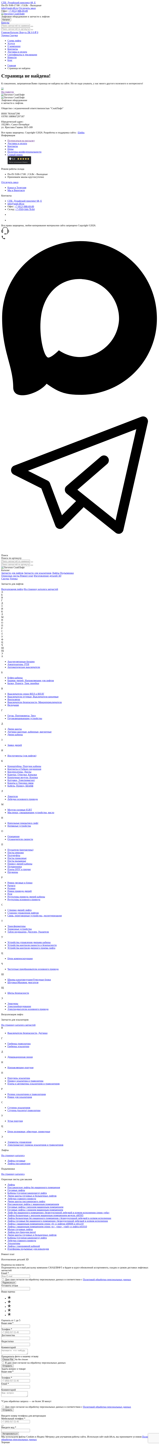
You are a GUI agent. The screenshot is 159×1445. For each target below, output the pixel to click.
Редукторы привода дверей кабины (26, 896)
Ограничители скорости (20, 839)
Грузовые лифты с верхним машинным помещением (35, 1207)
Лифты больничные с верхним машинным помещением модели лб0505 (45, 1215)
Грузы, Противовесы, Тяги (21, 715)
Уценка (5, 35)
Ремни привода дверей (19, 891)
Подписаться (8, 1282)
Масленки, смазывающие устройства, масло (30, 812)
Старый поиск (15, 154)
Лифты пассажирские (18, 1163)
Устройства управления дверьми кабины (29, 942)
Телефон (6, 1329)
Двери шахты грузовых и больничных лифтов (32, 1195)
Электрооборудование (19, 1006)
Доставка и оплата (17, 51)
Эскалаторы (13, 1243)
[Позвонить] (3, 238)
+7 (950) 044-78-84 (25, 209)
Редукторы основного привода (23, 899)
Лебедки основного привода (22, 799)
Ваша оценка (8, 1291)
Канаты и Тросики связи (20, 783)
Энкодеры (12, 1003)
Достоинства (8, 1335)
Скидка (5, 578)
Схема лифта (14, 40)
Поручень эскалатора (18, 1078)
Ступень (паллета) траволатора (23, 1110)
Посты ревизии (15, 852)
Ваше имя (7, 1323)
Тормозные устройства (19, 929)
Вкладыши (13, 705)
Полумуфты (13, 855)
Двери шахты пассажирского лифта (26, 1201)
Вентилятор (13, 699)
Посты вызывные (16, 861)
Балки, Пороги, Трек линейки (23, 683)
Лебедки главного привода (21, 1198)
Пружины (12, 872)
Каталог (6, 19)
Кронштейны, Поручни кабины (24, 766)
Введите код (8, 1427)
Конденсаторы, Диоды (19, 771)
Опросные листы (10, 575)
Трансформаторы (16, 926)
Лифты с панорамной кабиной (23, 1246)
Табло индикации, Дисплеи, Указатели (28, 931)
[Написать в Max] (79, 395)
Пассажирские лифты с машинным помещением (33, 1204)
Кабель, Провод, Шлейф (20, 785)
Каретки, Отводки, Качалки (22, 774)
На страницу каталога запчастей (41, 589)
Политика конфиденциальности (24, 151)
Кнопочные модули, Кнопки (22, 777)
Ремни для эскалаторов (19, 1097)
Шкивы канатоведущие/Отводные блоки (29, 979)
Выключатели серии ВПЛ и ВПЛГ (25, 694)
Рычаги (11, 885)
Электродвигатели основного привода (27, 1009)
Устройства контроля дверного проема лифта (31, 948)
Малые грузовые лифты (20, 1229)
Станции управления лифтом (23, 913)
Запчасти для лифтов (12, 573)
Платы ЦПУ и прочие (19, 869)
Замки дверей (14, 745)
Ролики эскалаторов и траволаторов (26, 1094)
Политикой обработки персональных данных (107, 1279)
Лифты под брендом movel (21, 1232)
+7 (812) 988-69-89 (18, 11)
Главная (11, 65)
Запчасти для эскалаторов (37, 573)
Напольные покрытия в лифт (22, 823)
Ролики (11, 888)
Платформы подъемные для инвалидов (28, 1249)
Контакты (12, 49)
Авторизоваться (10, 1434)
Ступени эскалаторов (18, 1107)
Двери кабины (15, 734)
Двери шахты (14, 729)
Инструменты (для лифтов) (21, 755)
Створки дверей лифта (19, 910)
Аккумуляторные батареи (21, 661)
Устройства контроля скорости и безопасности (32, 945)
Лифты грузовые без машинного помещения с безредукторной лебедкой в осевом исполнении (57, 1221)
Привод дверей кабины (19, 863)
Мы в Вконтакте (16, 190)
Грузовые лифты (16, 1190)
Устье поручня (15, 1121)
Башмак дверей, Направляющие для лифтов (30, 680)
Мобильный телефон (13, 1418)
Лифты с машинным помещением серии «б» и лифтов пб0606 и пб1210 (45, 1223)
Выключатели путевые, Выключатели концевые (33, 696)
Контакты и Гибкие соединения (24, 769)
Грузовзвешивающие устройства (24, 718)
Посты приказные (17, 858)
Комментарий (8, 1347)
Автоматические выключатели (23, 667)
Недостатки (7, 1341)
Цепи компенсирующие (20, 958)
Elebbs (81, 132)
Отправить (7, 1366)
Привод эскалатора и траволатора (25, 1081)
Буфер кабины (15, 677)
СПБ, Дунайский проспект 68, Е (18, 2)
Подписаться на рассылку (21, 140)
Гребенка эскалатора (18, 1046)
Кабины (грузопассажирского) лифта (27, 1193)
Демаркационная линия (20, 1057)
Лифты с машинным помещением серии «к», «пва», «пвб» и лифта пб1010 (47, 1226)
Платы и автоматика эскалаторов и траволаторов (33, 1083)
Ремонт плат (26, 575)
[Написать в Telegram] (79, 552)
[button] (79, 231)
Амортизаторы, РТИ (18, 664)
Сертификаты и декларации (22, 54)
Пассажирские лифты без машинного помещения (33, 1187)
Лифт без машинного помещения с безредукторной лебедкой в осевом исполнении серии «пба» (58, 1212)
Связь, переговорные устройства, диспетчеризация (34, 915)
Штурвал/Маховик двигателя (22, 982)
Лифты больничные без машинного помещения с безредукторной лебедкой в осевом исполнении (59, 1218)
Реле (9, 894)
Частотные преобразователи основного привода (33, 969)
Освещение (13, 836)
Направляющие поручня (20, 1067)
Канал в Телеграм (16, 187)
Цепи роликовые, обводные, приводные (28, 1131)
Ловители (12, 796)
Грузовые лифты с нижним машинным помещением (35, 1209)
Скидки (14, 35)
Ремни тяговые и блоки (19, 882)
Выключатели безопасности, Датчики (27, 1033)
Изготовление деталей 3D (47, 575)
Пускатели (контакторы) (20, 849)
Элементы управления (19, 1142)
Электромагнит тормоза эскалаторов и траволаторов (35, 1145)
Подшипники (14, 866)
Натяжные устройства (19, 826)
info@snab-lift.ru (9, 8)
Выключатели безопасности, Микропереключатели (34, 702)
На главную (7, 92)
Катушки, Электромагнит (21, 780)
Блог (9, 60)
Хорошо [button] (5, 1442)
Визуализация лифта (12, 589)
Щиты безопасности (18, 993)
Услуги (11, 43)
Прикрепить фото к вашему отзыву (20, 1356)
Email (5, 1273)
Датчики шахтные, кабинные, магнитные (29, 731)
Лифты (55, 573)
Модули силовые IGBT (19, 809)
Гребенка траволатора (19, 1043)
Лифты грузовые (16, 1160)
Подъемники (67, 573)
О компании (13, 46)
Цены (10, 149)
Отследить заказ (27, 8)
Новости (12, 57)
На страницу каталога (13, 1155)
